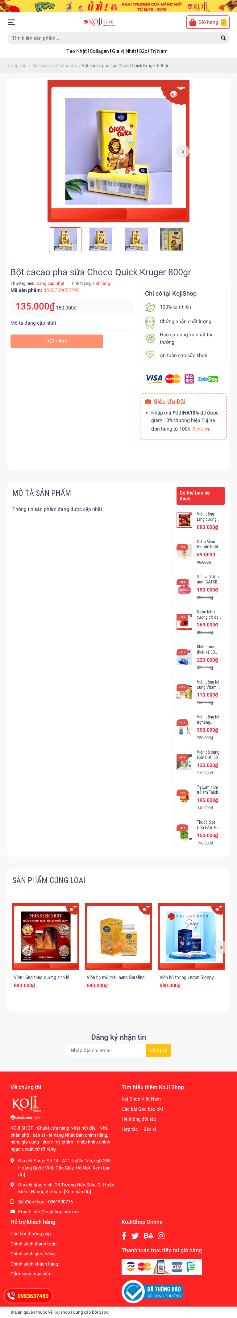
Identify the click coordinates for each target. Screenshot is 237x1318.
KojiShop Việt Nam (141, 1099)
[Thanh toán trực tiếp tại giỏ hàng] (162, 1267)
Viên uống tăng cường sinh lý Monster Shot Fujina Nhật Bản (43, 980)
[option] (118, 151)
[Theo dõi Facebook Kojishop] (124, 1236)
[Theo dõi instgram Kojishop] (161, 1236)
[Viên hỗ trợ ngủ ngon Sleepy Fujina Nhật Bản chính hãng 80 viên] (191, 936)
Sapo (104, 1312)
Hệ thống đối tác (139, 1119)
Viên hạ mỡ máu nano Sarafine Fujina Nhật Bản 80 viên (116, 980)
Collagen (99, 51)
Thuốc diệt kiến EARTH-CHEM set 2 (207, 827)
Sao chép (201, 428)
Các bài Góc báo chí (142, 1109)
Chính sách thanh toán (33, 1244)
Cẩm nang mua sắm (31, 1274)
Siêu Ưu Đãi (169, 401)
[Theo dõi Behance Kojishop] (148, 1236)
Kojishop (61, 1312)
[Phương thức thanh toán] (181, 379)
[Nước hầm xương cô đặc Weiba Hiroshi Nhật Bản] (184, 622)
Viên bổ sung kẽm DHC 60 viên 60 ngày (208, 757)
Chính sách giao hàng (32, 1254)
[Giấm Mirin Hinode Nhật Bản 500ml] (184, 552)
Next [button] (182, 151)
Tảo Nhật (76, 51)
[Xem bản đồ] (77, 1191)
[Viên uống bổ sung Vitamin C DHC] (184, 692)
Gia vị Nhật (124, 51)
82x (143, 51)
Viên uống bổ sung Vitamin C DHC (208, 687)
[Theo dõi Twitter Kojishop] (135, 1236)
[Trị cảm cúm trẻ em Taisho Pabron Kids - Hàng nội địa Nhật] (184, 797)
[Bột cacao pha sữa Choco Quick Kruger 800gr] (118, 151)
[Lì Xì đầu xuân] (118, 6)
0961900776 (60, 1202)
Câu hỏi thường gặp (30, 1233)
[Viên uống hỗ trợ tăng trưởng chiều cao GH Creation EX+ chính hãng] (184, 727)
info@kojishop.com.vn (55, 1212)
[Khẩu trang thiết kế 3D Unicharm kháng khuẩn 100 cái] (184, 657)
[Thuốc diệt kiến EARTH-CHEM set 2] (184, 832)
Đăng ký (158, 1050)
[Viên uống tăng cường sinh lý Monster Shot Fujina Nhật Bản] (184, 520)
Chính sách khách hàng (34, 1264)
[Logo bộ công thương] (152, 1291)
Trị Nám (159, 51)
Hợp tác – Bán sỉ (139, 1129)
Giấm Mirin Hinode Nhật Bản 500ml (207, 547)
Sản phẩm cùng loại (48, 880)
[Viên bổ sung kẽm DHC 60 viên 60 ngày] (184, 762)
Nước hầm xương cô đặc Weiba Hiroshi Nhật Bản (209, 619)
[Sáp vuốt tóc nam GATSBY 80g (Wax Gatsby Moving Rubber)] (184, 587)
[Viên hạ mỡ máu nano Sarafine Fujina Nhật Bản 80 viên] (118, 936)
